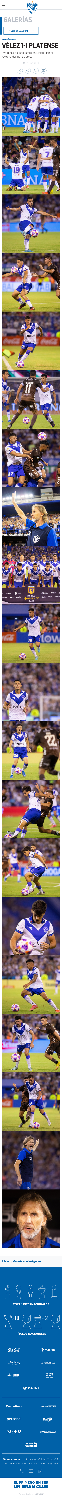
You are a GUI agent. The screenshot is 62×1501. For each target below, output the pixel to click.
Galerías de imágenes (27, 1261)
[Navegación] (3, 4)
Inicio (5, 1261)
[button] (20, 71)
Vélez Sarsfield (32, 7)
